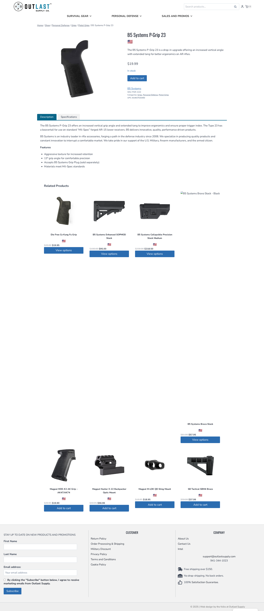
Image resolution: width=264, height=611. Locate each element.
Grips (140, 95)
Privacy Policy (99, 554)
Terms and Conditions (103, 559)
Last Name (10, 554)
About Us (183, 538)
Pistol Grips (164, 95)
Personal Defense (125, 16)
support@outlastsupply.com (219, 556)
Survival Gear (77, 16)
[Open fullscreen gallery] (114, 106)
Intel (180, 549)
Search (236, 7)
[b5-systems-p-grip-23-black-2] (77, 69)
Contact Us (184, 544)
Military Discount (101, 549)
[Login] (242, 7)
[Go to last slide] (42, 68)
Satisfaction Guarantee (205, 582)
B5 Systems (134, 88)
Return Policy (98, 538)
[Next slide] (113, 68)
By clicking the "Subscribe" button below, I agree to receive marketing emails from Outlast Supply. (41, 581)
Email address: (12, 567)
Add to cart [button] (64, 508)
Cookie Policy (98, 564)
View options (64, 250)
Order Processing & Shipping (107, 544)
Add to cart (137, 78)
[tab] (75, 106)
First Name (10, 541)
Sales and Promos (175, 16)
